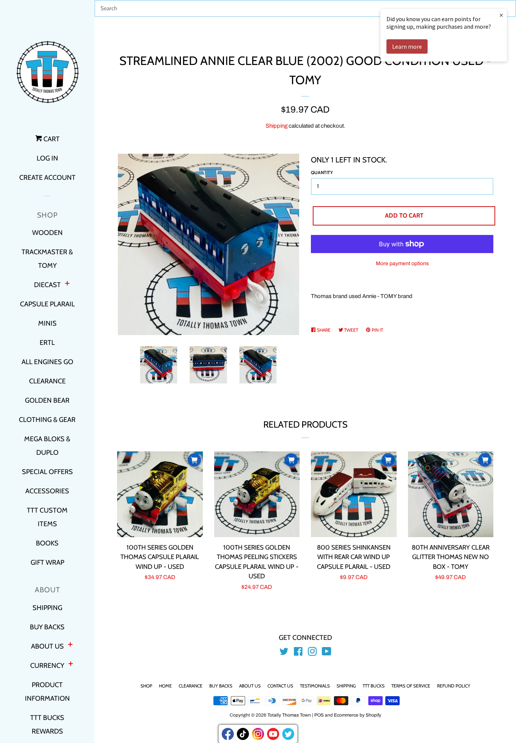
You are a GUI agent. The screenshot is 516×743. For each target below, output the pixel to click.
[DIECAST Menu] (67, 284)
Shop (146, 686)
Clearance (190, 686)
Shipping (276, 126)
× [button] (501, 15)
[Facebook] (227, 733)
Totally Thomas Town (289, 715)
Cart (51, 139)
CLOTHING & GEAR (47, 420)
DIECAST (47, 285)
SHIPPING (47, 608)
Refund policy (453, 686)
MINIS (47, 323)
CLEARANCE (47, 381)
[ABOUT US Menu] (70, 645)
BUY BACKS (47, 627)
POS (319, 715)
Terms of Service (410, 686)
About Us (250, 686)
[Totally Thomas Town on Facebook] (298, 653)
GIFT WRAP (47, 562)
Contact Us (280, 686)
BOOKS (47, 543)
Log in (47, 158)
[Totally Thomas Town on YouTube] (326, 653)
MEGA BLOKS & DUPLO (47, 446)
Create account (47, 177)
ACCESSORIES (47, 491)
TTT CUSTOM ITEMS (47, 517)
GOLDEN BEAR (47, 400)
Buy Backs (220, 686)
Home (165, 686)
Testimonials (315, 686)
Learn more (407, 46)
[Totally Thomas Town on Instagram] (312, 653)
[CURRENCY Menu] (70, 664)
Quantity (322, 172)
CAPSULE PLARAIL (47, 304)
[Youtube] (273, 733)
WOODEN (47, 233)
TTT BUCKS (374, 686)
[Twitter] (288, 733)
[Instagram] (258, 733)
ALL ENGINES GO (47, 362)
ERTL (47, 342)
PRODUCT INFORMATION (47, 692)
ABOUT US (47, 646)
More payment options (402, 263)
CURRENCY (47, 665)
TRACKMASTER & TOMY (47, 259)
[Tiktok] (242, 733)
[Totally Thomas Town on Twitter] (284, 653)
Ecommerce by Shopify (357, 715)
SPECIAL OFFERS (47, 472)
